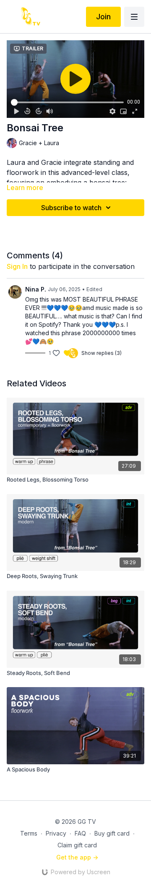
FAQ (80, 833)
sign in (17, 266)
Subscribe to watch (71, 207)
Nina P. (35, 289)
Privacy (56, 833)
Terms (28, 833)
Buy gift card (112, 833)
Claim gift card (77, 845)
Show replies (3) (101, 353)
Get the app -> (77, 857)
